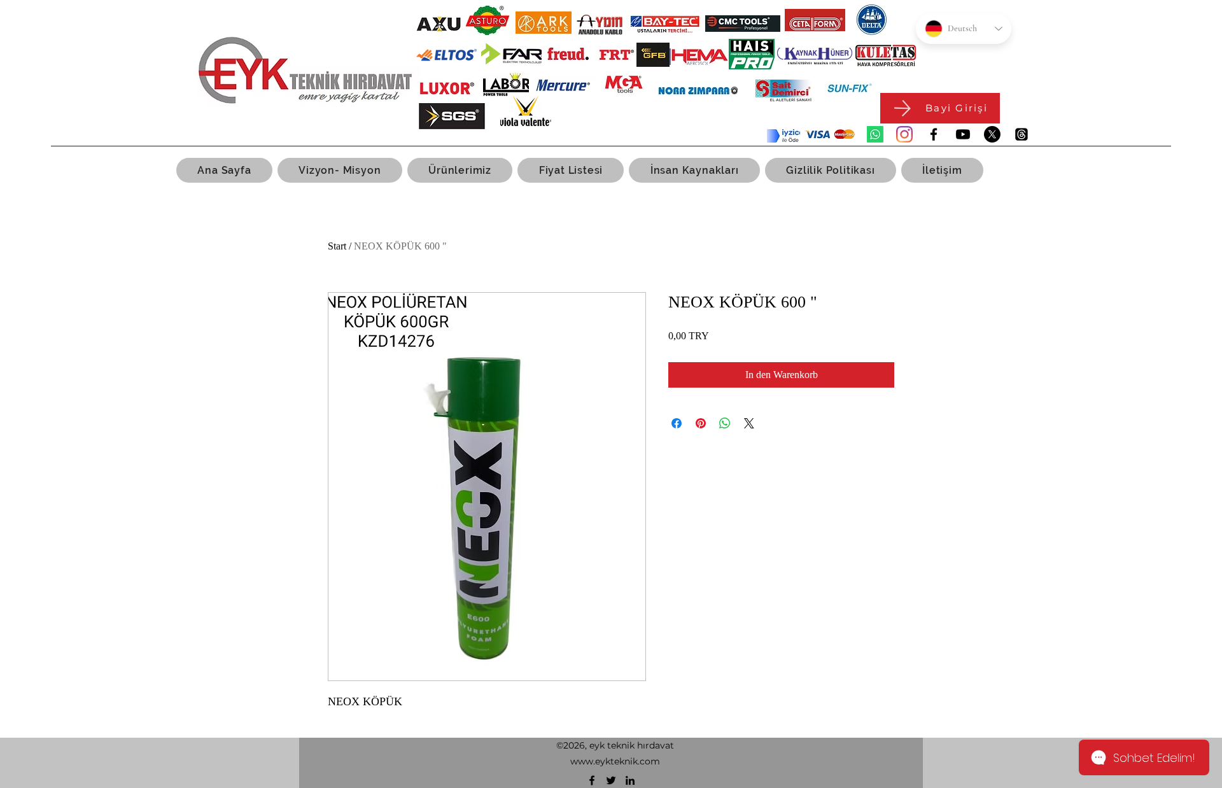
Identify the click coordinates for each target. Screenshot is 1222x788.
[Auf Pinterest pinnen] (700, 423)
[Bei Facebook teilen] (676, 423)
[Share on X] (749, 423)
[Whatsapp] (875, 134)
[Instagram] (904, 134)
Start (337, 246)
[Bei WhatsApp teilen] (725, 423)
